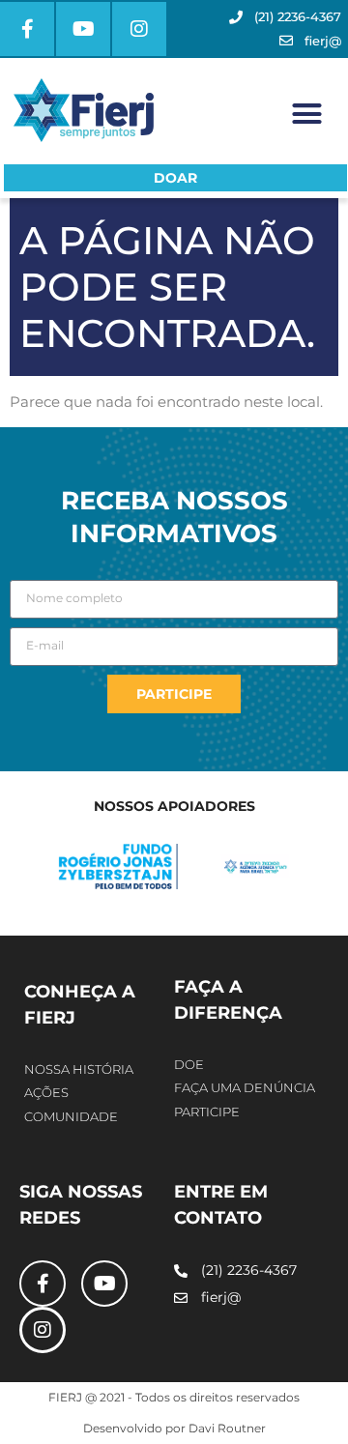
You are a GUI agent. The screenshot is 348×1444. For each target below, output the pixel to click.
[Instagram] (139, 29)
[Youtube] (83, 29)
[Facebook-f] (27, 29)
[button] (307, 114)
